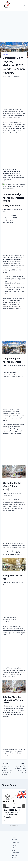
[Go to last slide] (4, 806)
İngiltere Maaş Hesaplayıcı (15, 850)
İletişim (15, 845)
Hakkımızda (15, 842)
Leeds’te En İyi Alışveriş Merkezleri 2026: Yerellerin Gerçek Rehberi (7, 769)
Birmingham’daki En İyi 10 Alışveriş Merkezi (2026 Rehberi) (20, 768)
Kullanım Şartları (14, 856)
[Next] (23, 806)
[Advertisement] (14, 27)
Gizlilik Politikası (14, 838)
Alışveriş (5, 54)
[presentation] (14, 797)
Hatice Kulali (7, 76)
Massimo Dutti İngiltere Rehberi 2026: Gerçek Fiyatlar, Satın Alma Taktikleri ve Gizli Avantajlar (12, 812)
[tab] (10, 825)
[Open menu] (24, 5)
